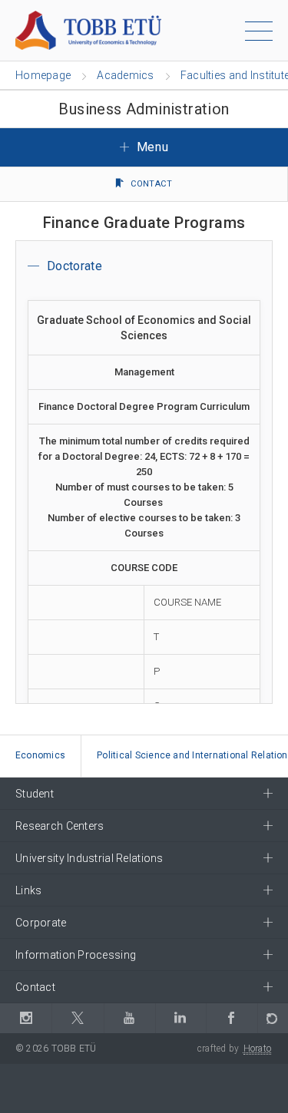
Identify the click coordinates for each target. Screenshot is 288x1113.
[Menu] (259, 33)
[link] (40, 756)
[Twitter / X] (77, 1018)
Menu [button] (150, 147)
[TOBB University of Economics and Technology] (88, 29)
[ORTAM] (272, 1018)
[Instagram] (25, 1018)
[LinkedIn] (180, 1018)
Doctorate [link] (74, 266)
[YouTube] (129, 1018)
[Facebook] (231, 1018)
